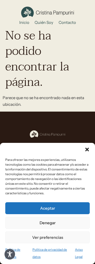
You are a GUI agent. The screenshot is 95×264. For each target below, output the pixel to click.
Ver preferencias (47, 237)
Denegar (48, 222)
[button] (87, 149)
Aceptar (47, 208)
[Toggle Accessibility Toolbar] (10, 254)
